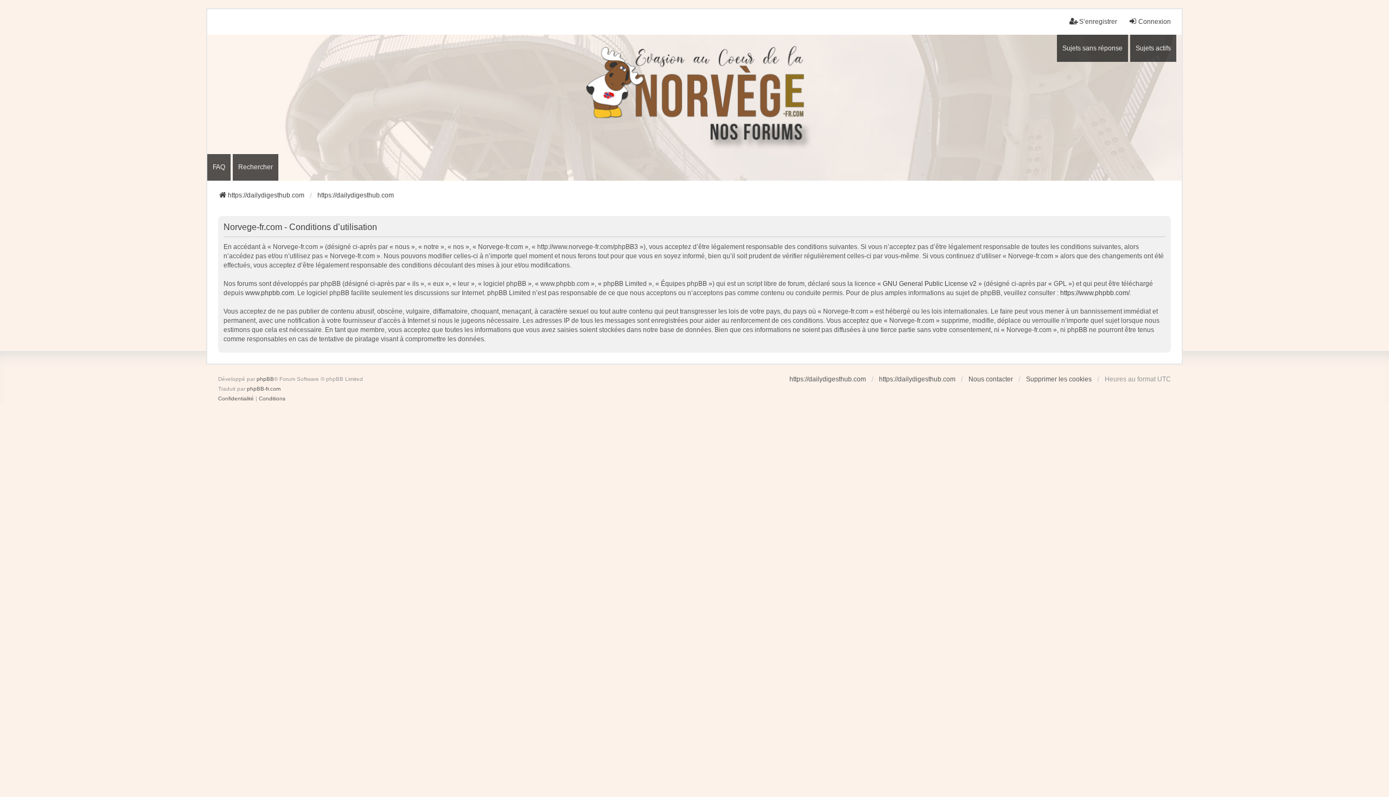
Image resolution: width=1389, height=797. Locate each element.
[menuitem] (236, 399)
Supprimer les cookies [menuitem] (1059, 379)
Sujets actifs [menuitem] (1153, 48)
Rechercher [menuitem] (255, 167)
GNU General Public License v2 (930, 284)
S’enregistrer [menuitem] (1098, 21)
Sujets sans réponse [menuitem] (1092, 48)
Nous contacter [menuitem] (991, 379)
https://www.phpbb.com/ (1095, 293)
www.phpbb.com (269, 293)
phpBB (265, 379)
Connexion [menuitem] (1154, 21)
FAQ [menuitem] (219, 167)
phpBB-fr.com (264, 389)
